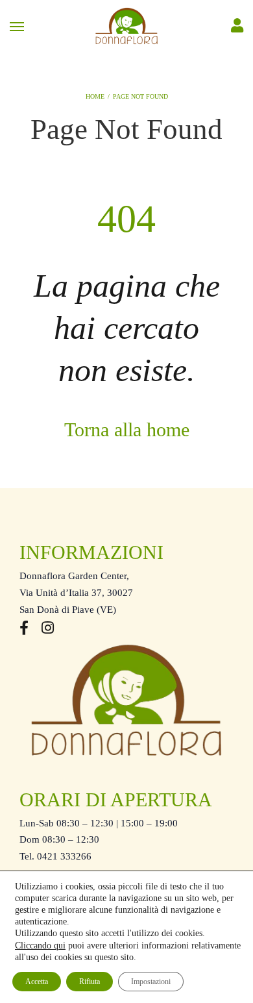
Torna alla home (126, 429)
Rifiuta (89, 981)
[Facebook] (24, 629)
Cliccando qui (40, 945)
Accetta (36, 981)
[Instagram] (48, 629)
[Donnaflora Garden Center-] (126, 26)
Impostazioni (151, 981)
